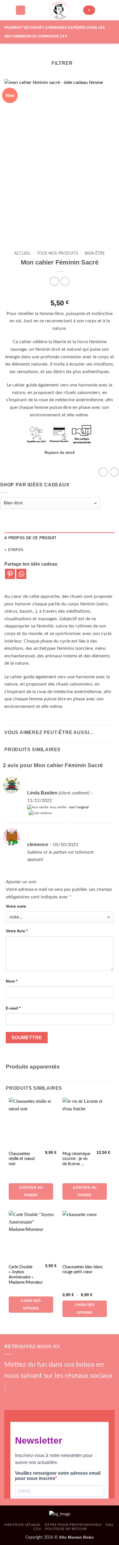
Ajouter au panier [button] (31, 1191)
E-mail (13, 1008)
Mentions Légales (22, 1524)
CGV (37, 1528)
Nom (11, 981)
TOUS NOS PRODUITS (57, 253)
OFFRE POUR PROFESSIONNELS (73, 1524)
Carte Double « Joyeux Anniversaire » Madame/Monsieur (26, 1275)
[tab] (59, 538)
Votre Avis (17, 931)
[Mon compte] (102, 10)
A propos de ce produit (30, 538)
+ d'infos (13, 550)
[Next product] (54, 281)
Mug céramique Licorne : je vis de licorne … (76, 1159)
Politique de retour (66, 1528)
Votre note (16, 906)
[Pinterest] (10, 574)
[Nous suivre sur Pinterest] (48, 1397)
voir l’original (79, 807)
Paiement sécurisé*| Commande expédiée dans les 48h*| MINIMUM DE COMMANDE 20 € (54, 32)
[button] (7, 10)
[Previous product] (64, 281)
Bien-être (95, 253)
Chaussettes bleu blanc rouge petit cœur (82, 1269)
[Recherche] (20, 10)
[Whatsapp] (21, 574)
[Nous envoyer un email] (38, 1397)
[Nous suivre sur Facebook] (9, 1397)
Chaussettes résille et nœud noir (22, 1159)
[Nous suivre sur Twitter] (28, 1397)
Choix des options (31, 1304)
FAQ (109, 1524)
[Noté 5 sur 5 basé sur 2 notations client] (59, 294)
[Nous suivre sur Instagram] (19, 1397)
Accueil (22, 253)
